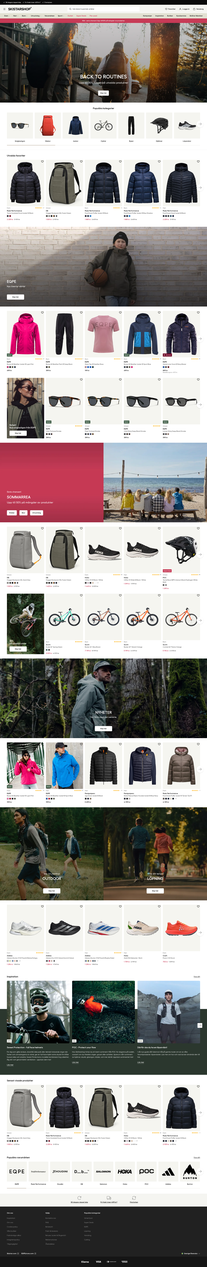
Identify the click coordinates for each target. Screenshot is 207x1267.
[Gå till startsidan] (20, 8)
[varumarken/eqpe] (103, 266)
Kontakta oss (50, 1218)
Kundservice (181, 16)
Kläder (12, 513)
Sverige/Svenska (190, 1253)
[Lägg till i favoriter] (42, 161)
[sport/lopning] (155, 853)
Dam (6, 16)
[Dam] (9, 16)
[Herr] (18, 16)
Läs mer (10, 1065)
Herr (15, 16)
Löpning (87, 1231)
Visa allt (197, 977)
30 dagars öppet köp (13, 2)
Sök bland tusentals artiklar (83, 9)
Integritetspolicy (13, 1240)
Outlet (70, 16)
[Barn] (27, 16)
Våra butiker (11, 1231)
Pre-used (93, 16)
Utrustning (35, 16)
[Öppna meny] (4, 9)
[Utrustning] (40, 16)
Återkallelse (49, 1244)
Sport (60, 16)
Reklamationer (51, 1240)
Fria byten (48, 2)
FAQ (47, 1222)
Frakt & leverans (51, 1231)
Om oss (10, 1222)
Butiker (170, 16)
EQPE (86, 1227)
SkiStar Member (196, 16)
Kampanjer (147, 16)
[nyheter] (103, 698)
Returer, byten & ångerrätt (55, 1235)
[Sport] (63, 16)
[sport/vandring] (52, 853)
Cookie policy (12, 1227)
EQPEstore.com (27, 1253)
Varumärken (49, 16)
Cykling (87, 1240)
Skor (23, 513)
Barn (24, 16)
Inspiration (159, 16)
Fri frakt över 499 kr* (33, 2)
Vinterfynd (88, 1218)
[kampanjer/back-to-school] (103, 63)
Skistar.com (11, 1253)
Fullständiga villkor (14, 1235)
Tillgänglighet (12, 1244)
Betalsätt (49, 1227)
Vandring (87, 1235)
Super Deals (81, 16)
